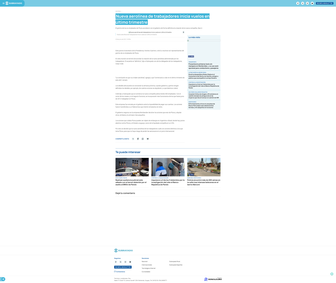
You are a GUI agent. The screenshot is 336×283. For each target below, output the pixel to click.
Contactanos (120, 271)
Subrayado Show (174, 261)
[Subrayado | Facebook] (298, 3)
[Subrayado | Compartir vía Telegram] (147, 139)
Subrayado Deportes (175, 265)
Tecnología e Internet (148, 268)
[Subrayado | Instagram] (307, 3)
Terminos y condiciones (121, 278)
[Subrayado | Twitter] (302, 3)
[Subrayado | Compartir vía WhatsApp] (143, 139)
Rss (129, 278)
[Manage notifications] (331, 274)
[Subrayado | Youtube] (312, 3)
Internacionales (147, 265)
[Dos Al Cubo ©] (213, 281)
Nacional (118, 11)
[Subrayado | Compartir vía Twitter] (133, 139)
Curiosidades (146, 272)
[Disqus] (167, 220)
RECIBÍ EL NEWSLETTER (324, 3)
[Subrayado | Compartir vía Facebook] (138, 139)
